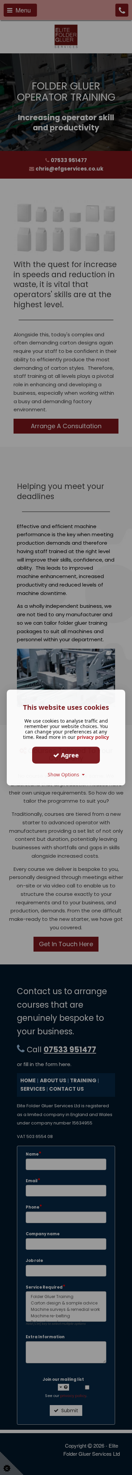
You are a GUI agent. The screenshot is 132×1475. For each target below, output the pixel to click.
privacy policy (93, 737)
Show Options (65, 774)
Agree (69, 755)
